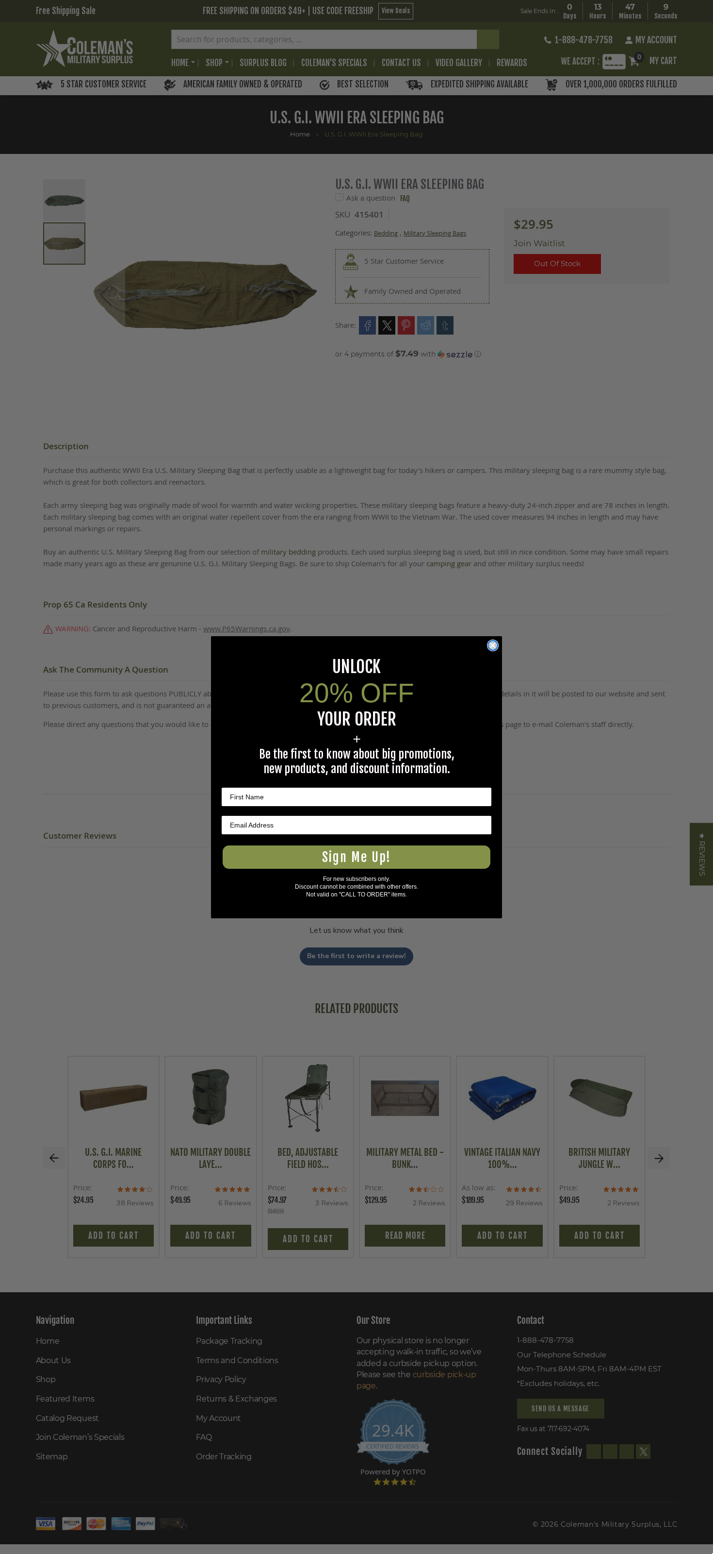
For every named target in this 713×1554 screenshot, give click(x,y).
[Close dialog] (492, 645)
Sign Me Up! (356, 857)
